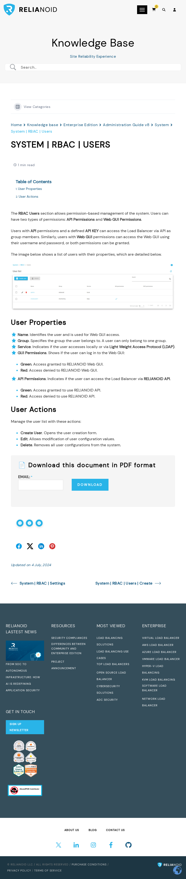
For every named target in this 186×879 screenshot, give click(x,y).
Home (16, 124)
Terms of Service (48, 870)
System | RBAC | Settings (42, 583)
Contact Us (115, 830)
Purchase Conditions (89, 864)
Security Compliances (69, 638)
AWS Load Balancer (158, 645)
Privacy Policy (19, 870)
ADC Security (107, 699)
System (162, 124)
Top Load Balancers (113, 664)
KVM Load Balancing (158, 679)
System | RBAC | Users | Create (123, 583)
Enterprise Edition (80, 124)
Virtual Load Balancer (160, 638)
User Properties (30, 189)
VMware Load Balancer (161, 659)
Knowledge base (42, 124)
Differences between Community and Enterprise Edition (68, 648)
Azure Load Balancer (159, 652)
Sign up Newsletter (19, 727)
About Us (71, 830)
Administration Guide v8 (126, 124)
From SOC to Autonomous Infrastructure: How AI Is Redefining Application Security (23, 677)
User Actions (28, 196)
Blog (93, 830)
